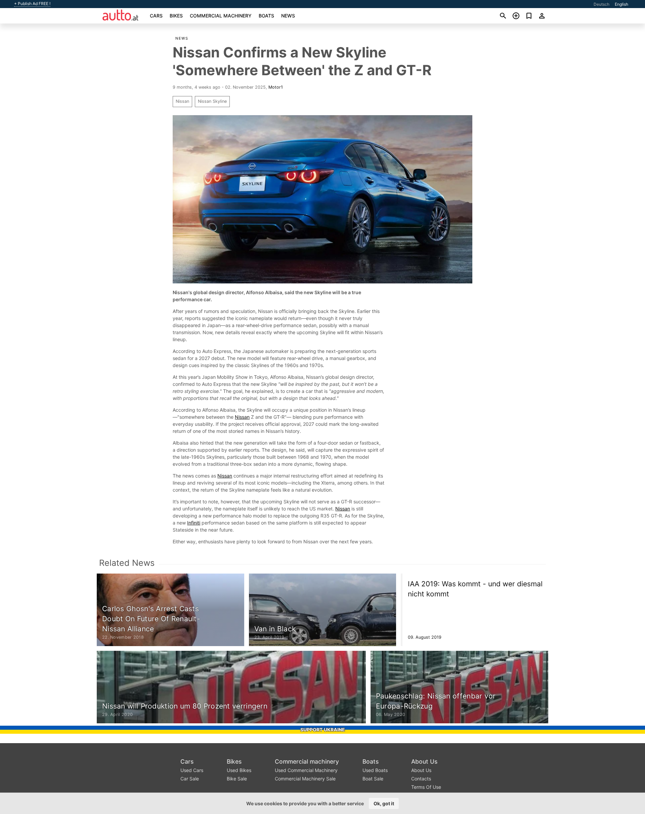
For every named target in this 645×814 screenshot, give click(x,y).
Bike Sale (237, 778)
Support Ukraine (322, 729)
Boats (266, 15)
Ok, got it (384, 803)
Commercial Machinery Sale (305, 778)
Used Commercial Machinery (306, 770)
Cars (156, 15)
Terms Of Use (426, 787)
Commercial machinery (221, 15)
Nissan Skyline (212, 101)
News (288, 15)
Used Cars (191, 770)
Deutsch (601, 4)
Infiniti (193, 523)
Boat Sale (372, 778)
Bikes (176, 15)
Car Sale (189, 778)
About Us (424, 761)
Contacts (421, 778)
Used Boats (375, 770)
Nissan (182, 101)
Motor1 (275, 87)
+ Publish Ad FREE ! (32, 3)
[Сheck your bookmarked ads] (528, 15)
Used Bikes (239, 770)
